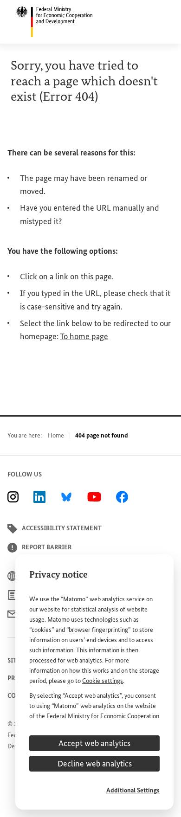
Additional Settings (133, 790)
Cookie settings (102, 681)
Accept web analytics (94, 743)
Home (56, 435)
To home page (84, 336)
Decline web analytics (95, 764)
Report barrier (46, 547)
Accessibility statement (62, 528)
